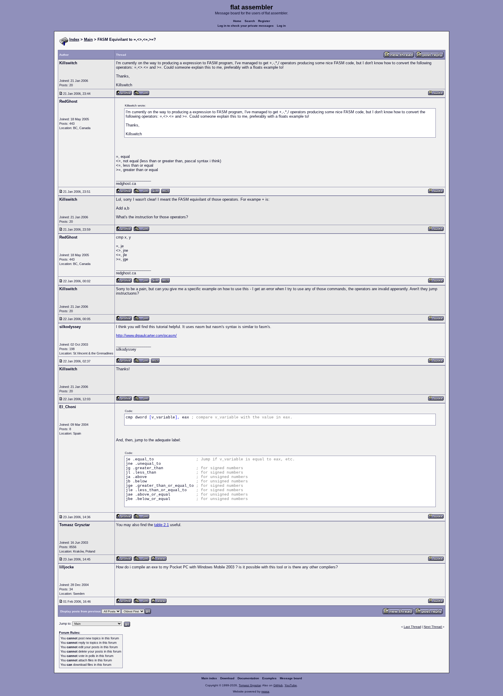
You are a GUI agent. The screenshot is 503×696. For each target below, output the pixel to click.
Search (250, 21)
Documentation (248, 678)
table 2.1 (161, 525)
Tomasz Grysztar (250, 685)
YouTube (291, 685)
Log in (281, 25)
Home (237, 21)
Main (88, 39)
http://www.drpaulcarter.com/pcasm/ (146, 335)
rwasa (265, 691)
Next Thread (433, 627)
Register (264, 21)
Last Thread (412, 627)
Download (227, 678)
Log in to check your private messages (246, 25)
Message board (291, 678)
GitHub (278, 685)
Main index (209, 678)
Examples (269, 678)
